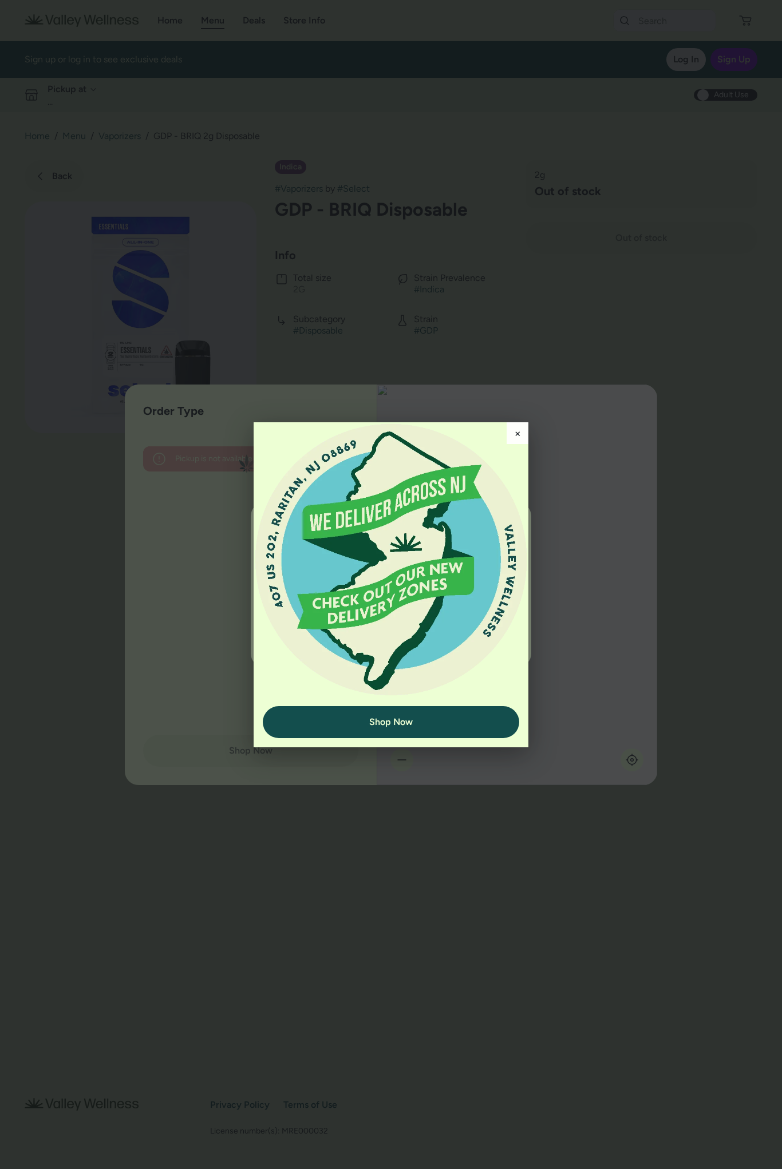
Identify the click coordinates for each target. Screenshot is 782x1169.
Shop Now (391, 721)
